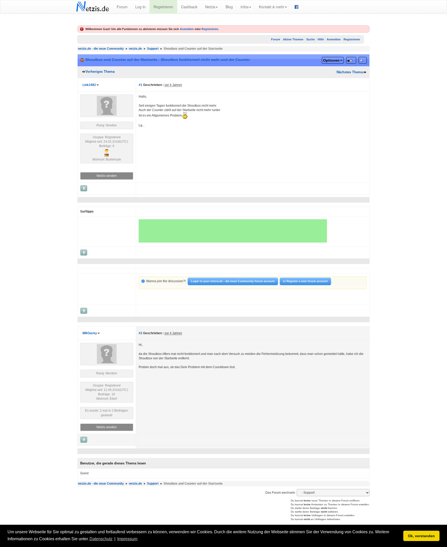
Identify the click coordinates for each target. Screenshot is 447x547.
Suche (310, 39)
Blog (229, 6)
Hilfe (321, 39)
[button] (140, 539)
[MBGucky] (106, 354)
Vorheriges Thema (100, 72)
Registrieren (163, 6)
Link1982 (89, 85)
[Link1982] (106, 105)
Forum (122, 6)
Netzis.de (92, 6)
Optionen (331, 60)
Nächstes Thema (350, 72)
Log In (140, 6)
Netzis (210, 6)
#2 (140, 333)
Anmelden (187, 29)
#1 (140, 85)
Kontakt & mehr (271, 6)
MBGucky (90, 333)
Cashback (189, 6)
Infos (245, 6)
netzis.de (135, 48)
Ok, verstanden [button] (421, 536)
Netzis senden (106, 176)
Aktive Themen (293, 39)
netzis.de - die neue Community (101, 48)
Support (153, 48)
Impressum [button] (127, 539)
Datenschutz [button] (101, 539)
